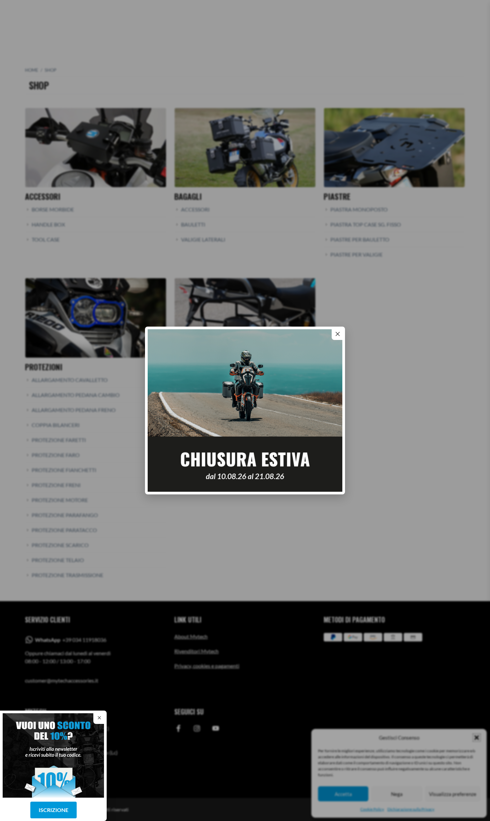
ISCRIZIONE (53, 810)
